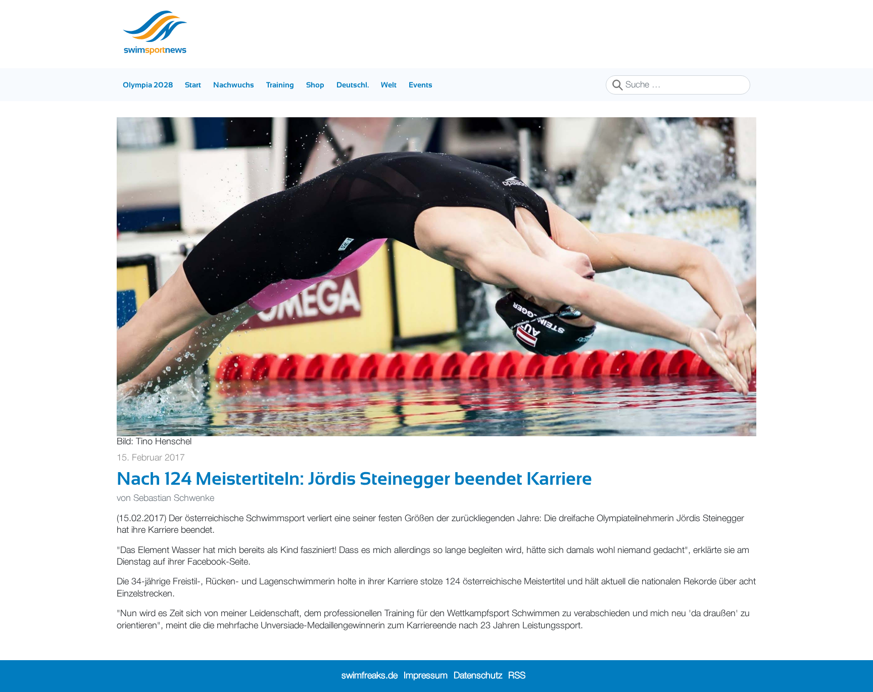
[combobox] (678, 85)
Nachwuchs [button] (233, 84)
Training (280, 84)
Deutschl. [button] (352, 84)
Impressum (426, 676)
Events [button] (420, 84)
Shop (315, 84)
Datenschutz (478, 676)
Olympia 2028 (148, 84)
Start (193, 84)
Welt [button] (389, 84)
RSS (516, 676)
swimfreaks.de (370, 676)
